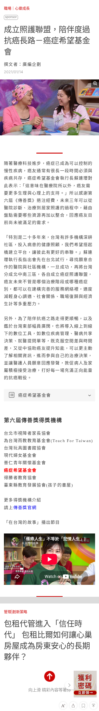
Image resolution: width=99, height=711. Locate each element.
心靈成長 (22, 8)
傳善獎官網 (25, 507)
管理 (7, 611)
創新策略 (19, 611)
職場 (7, 8)
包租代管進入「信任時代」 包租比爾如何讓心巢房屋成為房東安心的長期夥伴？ (48, 640)
